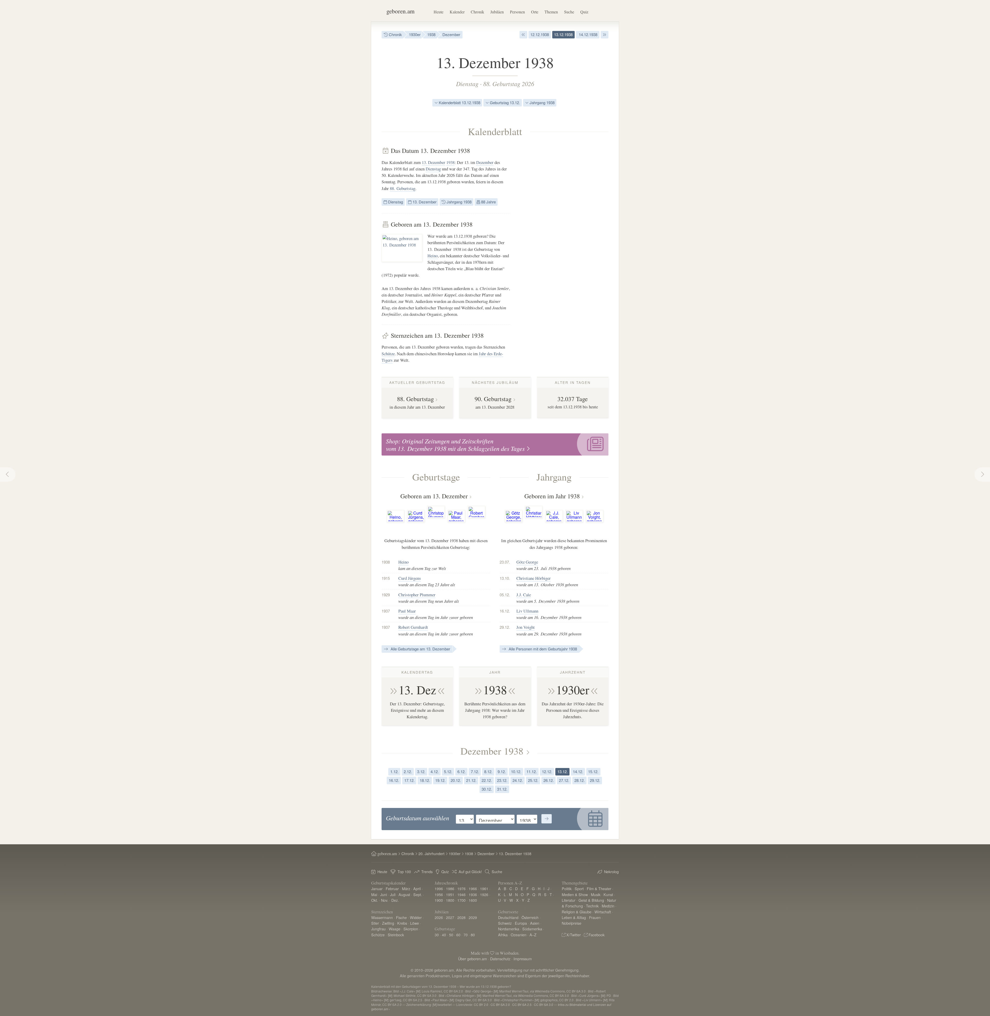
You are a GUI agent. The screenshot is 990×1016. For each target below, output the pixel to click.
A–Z (533, 934)
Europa (521, 923)
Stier (375, 923)
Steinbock (396, 934)
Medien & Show (575, 894)
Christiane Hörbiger (533, 578)
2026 (439, 917)
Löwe (414, 923)
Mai (374, 894)
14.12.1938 (587, 34)
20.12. (456, 780)
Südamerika (532, 928)
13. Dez (417, 690)
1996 (439, 888)
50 (451, 934)
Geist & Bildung (591, 900)
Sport (579, 888)
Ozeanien (518, 934)
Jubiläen (497, 11)
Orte (534, 11)
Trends (427, 871)
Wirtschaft (603, 911)
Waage (394, 928)
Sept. (417, 894)
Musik (595, 894)
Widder (416, 917)
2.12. (408, 771)
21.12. (471, 780)
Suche (569, 11)
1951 (450, 894)
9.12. (502, 771)
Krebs (402, 923)
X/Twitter (573, 934)
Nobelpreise (571, 923)
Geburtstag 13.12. (504, 102)
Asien (534, 923)
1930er (414, 34)
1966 (473, 888)
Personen (517, 11)
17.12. (409, 780)
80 (473, 934)
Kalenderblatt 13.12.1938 (459, 102)
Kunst (608, 894)
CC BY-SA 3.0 (543, 1004)
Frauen (595, 917)
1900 (439, 900)
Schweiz (505, 923)
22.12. (487, 780)
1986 (450, 888)
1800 (450, 900)
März (406, 888)
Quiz (584, 11)
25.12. (533, 780)
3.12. (421, 771)
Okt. (374, 900)
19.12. (440, 780)
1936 (473, 894)
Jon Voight (525, 627)
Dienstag (467, 83)
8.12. (488, 771)
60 (458, 934)
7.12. (475, 771)
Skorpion (410, 928)
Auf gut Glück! (470, 871)
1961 (484, 888)
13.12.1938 (563, 34)
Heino (432, 256)
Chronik (477, 11)
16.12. (394, 780)
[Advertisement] (569, 224)
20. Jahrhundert (431, 853)
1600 (473, 900)
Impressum (523, 958)
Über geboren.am (472, 958)
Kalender (457, 11)
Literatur (568, 900)
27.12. (564, 780)
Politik (567, 888)
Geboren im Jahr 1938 (552, 496)
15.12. (593, 771)
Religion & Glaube (576, 911)
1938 (431, 34)
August (404, 894)
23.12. (502, 780)
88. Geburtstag (402, 188)
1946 (461, 894)
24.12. (518, 780)
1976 (461, 888)
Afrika (503, 934)
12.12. (547, 771)
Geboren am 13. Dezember (434, 496)
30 (437, 934)
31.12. (502, 789)
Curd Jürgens (409, 578)
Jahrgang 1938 (542, 102)
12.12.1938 (539, 34)
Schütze (388, 354)
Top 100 (404, 871)
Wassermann (382, 917)
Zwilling (388, 923)
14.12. (578, 771)
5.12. (448, 771)
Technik (592, 905)
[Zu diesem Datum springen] (546, 818)
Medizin (608, 905)
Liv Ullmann (527, 611)
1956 (439, 894)
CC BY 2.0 (481, 1004)
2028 (461, 917)
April (417, 888)
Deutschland (508, 917)
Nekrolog (611, 871)
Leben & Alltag (574, 917)
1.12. (394, 771)
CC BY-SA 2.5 (522, 1004)
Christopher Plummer (416, 595)
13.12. (562, 771)
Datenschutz (500, 958)
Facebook (597, 934)
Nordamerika (508, 928)
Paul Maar (407, 611)
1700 (461, 900)
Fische (401, 917)
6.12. (461, 771)
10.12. (516, 771)
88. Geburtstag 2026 (508, 83)
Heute (438, 11)
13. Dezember (433, 162)
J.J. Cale (523, 595)
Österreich (530, 917)
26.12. (548, 780)
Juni (383, 894)
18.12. (425, 780)
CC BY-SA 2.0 (500, 1004)
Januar (377, 888)
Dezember (451, 34)
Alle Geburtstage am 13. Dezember (420, 648)
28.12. (579, 780)
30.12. (487, 789)
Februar (392, 888)
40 (444, 934)
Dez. (395, 900)
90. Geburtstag (493, 399)
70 (466, 934)
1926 (484, 894)
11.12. (531, 771)
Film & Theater (599, 888)
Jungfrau (378, 928)
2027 (450, 917)
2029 (473, 917)
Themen (551, 11)
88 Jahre (488, 201)
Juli (392, 894)
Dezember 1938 (491, 750)
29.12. (595, 780)
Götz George (527, 562)
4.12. (435, 771)
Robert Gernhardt (413, 627)
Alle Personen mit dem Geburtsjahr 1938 (542, 648)
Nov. (384, 900)
